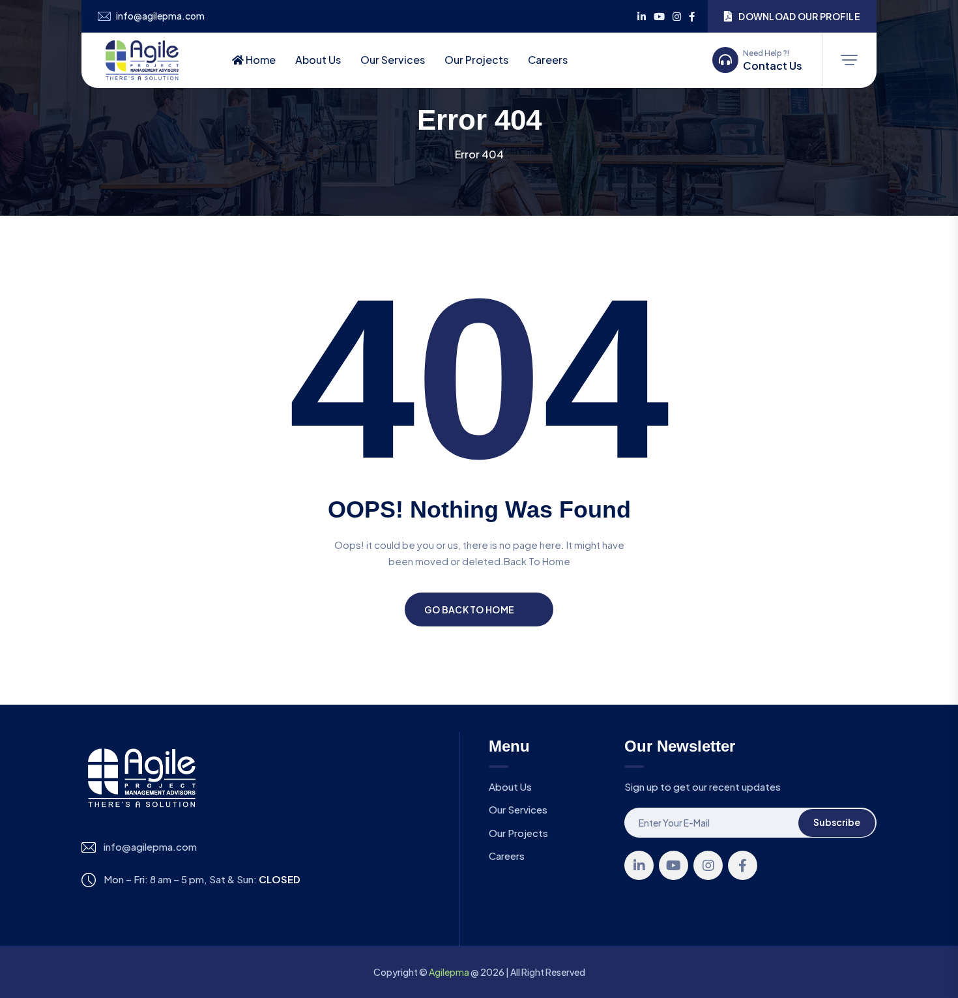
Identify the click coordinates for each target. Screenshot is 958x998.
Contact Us (772, 66)
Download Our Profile (799, 16)
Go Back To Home (469, 609)
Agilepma (449, 972)
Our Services (392, 59)
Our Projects (476, 59)
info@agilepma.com (160, 16)
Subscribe (836, 822)
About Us (318, 59)
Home (260, 59)
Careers (548, 59)
